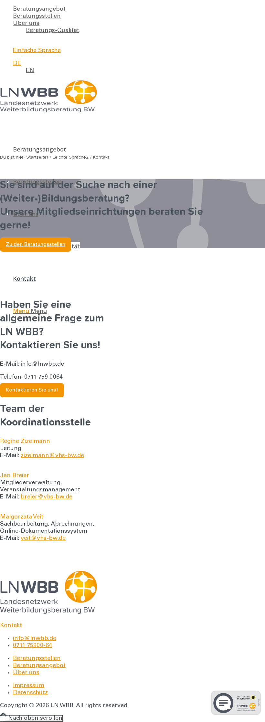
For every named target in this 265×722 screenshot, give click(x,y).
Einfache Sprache (37, 51)
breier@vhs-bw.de (46, 497)
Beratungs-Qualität (52, 31)
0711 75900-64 (32, 646)
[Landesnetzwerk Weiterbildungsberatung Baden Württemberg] (48, 111)
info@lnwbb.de (34, 639)
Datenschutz (30, 693)
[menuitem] (119, 9)
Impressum (28, 686)
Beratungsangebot (39, 9)
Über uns (26, 23)
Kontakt (24, 38)
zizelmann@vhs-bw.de (52, 456)
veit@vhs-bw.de (43, 538)
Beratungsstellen (37, 16)
